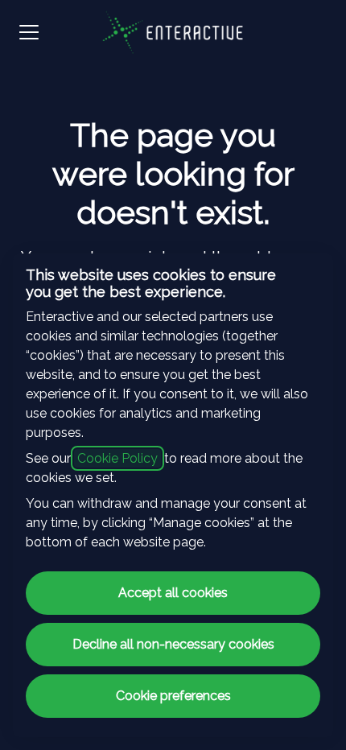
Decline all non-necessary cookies (173, 644)
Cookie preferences (173, 695)
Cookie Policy (117, 458)
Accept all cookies (173, 592)
